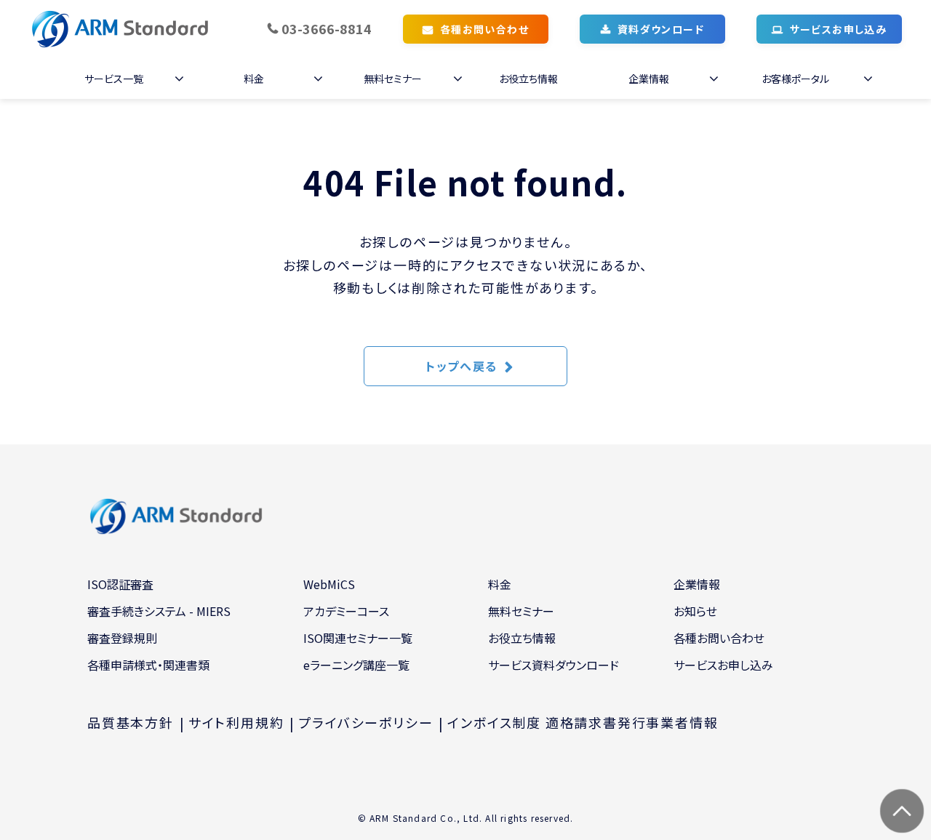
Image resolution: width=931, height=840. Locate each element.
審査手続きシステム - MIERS (159, 611)
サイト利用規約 (236, 722)
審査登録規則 (122, 638)
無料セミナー (393, 78)
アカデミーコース (346, 611)
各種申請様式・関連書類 (148, 664)
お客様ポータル (795, 78)
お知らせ (695, 611)
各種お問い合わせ (484, 29)
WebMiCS (329, 584)
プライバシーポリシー (365, 722)
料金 (254, 78)
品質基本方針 (130, 722)
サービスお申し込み (838, 29)
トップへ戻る (461, 366)
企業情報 (648, 78)
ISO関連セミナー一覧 (357, 638)
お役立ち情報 (528, 78)
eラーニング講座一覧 (356, 664)
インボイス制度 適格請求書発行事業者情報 (582, 722)
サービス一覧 (113, 78)
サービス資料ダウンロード (553, 664)
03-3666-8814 (326, 28)
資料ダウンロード (661, 29)
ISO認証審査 (120, 584)
